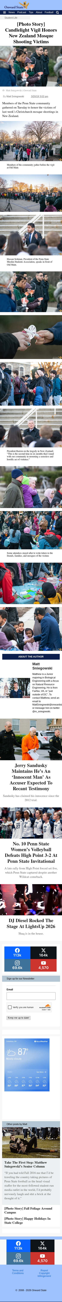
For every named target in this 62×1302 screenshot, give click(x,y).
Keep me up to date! (18, 1018)
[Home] (17, 8)
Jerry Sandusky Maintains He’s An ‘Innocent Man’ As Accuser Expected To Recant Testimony (31, 777)
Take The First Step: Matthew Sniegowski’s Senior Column (25, 1164)
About (39, 12)
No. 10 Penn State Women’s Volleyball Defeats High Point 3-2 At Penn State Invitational (31, 852)
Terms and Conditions (18, 1271)
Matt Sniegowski (15, 96)
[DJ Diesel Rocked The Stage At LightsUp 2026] (31, 914)
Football (49, 12)
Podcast (21, 12)
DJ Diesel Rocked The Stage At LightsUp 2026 (31, 923)
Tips (31, 12)
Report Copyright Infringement (44, 1273)
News (12, 12)
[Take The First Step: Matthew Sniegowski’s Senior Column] (31, 1159)
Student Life (11, 17)
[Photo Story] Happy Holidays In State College (27, 1220)
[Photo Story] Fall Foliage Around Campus (28, 1210)
